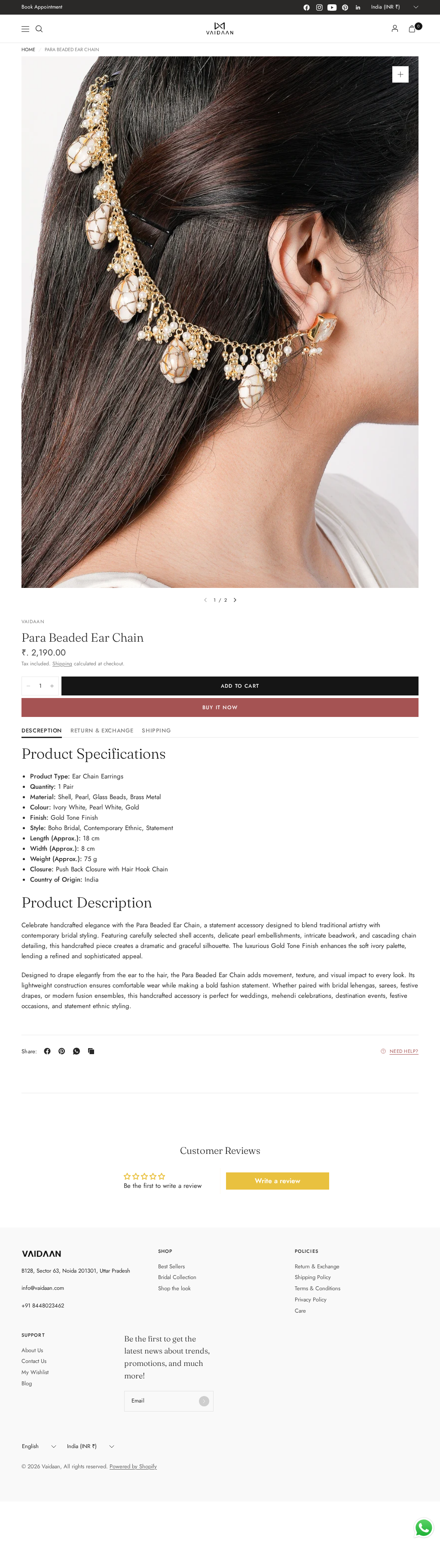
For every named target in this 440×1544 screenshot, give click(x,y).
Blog (26, 1383)
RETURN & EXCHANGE (101, 731)
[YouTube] (332, 7)
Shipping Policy (313, 1277)
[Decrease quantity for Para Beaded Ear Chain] (28, 686)
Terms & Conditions (317, 1288)
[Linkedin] (357, 7)
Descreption (41, 731)
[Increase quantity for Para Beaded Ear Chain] (52, 686)
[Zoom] (400, 74)
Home (28, 49)
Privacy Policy (311, 1299)
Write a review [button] (277, 1181)
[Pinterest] (345, 7)
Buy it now (220, 707)
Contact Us (33, 1361)
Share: (29, 1051)
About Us (32, 1350)
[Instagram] (319, 7)
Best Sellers (171, 1266)
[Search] (39, 29)
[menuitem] (41, 7)
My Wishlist (35, 1372)
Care (300, 1311)
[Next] (235, 600)
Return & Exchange (317, 1266)
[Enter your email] (204, 1401)
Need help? (404, 1051)
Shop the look (174, 1288)
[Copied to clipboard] (93, 1051)
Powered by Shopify (133, 1466)
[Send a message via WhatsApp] (424, 1528)
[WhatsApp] (78, 1051)
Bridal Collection (177, 1277)
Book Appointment (41, 7)
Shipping (62, 663)
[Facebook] (306, 7)
